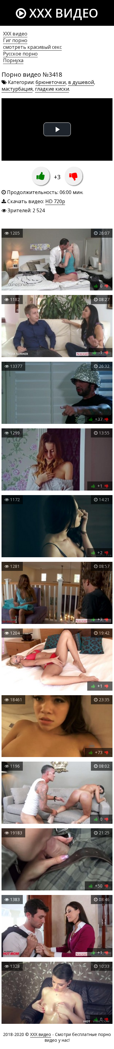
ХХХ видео (15, 33)
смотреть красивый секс (32, 47)
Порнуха (13, 60)
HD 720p (55, 201)
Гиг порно (15, 40)
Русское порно (20, 53)
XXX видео (62, 13)
